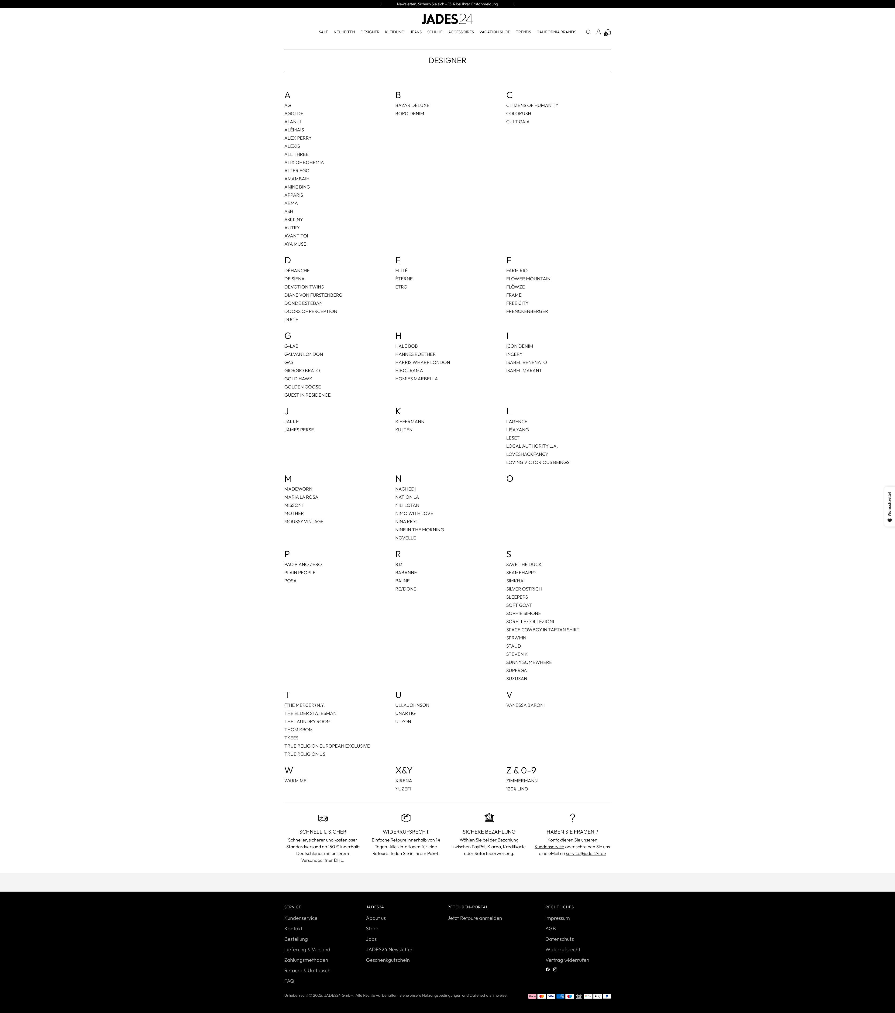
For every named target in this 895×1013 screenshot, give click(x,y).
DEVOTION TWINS (304, 287)
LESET (513, 438)
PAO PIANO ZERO (303, 564)
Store (372, 928)
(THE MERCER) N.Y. (304, 705)
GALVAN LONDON (303, 354)
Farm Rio (517, 270)
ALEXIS (292, 146)
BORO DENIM (409, 113)
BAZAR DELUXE (412, 105)
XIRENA (403, 780)
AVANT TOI (296, 236)
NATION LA (407, 497)
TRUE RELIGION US (304, 754)
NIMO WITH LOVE (414, 513)
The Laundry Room (307, 721)
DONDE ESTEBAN (303, 303)
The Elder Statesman (310, 713)
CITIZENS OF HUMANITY (532, 105)
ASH (288, 211)
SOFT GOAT (519, 605)
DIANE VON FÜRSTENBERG (313, 295)
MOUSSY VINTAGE (304, 521)
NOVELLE (405, 538)
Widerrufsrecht (562, 949)
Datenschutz (559, 939)
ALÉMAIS (294, 130)
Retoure (398, 840)
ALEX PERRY (298, 138)
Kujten (404, 430)
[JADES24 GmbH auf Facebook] (548, 970)
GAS (288, 362)
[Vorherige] (381, 4)
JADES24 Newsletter (389, 949)
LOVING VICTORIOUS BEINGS (537, 462)
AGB (550, 928)
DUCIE (291, 319)
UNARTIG (405, 713)
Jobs (371, 939)
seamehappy (521, 572)
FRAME (514, 295)
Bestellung (296, 939)
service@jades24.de (586, 853)
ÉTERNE (404, 279)
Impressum (557, 918)
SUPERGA (516, 670)
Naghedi (405, 489)
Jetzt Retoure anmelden (475, 918)
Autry (292, 227)
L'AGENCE (516, 421)
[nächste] (514, 4)
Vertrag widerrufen (567, 960)
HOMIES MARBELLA (416, 378)
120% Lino (517, 789)
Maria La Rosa (301, 497)
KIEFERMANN (409, 421)
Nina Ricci (407, 521)
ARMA (291, 203)
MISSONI (293, 505)
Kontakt (293, 928)
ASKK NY (293, 219)
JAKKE (291, 421)
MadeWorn (298, 489)
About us (376, 918)
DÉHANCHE (297, 270)
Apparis (293, 195)
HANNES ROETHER (415, 354)
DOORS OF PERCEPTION (310, 311)
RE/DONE (405, 589)
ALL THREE (296, 154)
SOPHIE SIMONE (523, 613)
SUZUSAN (516, 678)
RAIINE (402, 581)
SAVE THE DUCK (524, 564)
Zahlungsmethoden (306, 960)
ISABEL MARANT (524, 370)
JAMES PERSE (299, 430)
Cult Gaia (518, 121)
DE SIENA (294, 279)
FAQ (289, 981)
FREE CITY (517, 303)
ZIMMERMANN (522, 780)
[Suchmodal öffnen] (588, 32)
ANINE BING (297, 187)
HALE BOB (406, 346)
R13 (399, 564)
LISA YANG (517, 430)
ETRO (401, 287)
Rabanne (406, 572)
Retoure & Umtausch (307, 970)
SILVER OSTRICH (524, 589)
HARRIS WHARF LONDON (422, 362)
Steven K (517, 654)
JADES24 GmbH (338, 995)
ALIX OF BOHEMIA (304, 162)
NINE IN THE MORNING (419, 529)
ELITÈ (401, 270)
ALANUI (292, 121)
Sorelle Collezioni (530, 621)
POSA (290, 581)
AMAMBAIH (297, 179)
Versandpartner (317, 860)
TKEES (291, 738)
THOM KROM (298, 729)
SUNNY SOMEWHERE (529, 662)
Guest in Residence (307, 395)
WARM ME (295, 780)
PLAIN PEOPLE (300, 572)
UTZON (403, 721)
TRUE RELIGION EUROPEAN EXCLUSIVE (327, 746)
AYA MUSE (295, 244)
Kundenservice (549, 846)
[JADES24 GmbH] (447, 19)
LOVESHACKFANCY (527, 454)
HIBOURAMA (409, 370)
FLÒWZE (515, 287)
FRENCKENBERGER (527, 311)
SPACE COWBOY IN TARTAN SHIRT (543, 629)
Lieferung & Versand (307, 949)
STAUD (513, 646)
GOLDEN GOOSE (302, 387)
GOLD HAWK (298, 378)
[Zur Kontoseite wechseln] (598, 32)
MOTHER (294, 513)
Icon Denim (519, 346)
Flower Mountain (528, 279)
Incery (514, 354)
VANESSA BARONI (525, 705)
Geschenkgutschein (388, 960)
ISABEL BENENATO (526, 362)
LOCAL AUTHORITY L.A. (532, 446)
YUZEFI (403, 789)
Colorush (518, 113)
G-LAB (291, 346)
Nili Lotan (407, 505)
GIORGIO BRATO (302, 370)
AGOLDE (293, 113)
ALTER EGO (297, 170)
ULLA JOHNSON (412, 705)
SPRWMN (516, 638)
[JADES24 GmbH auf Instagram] (555, 970)
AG (287, 105)
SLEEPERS (517, 597)
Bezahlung (508, 840)
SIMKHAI (515, 581)
